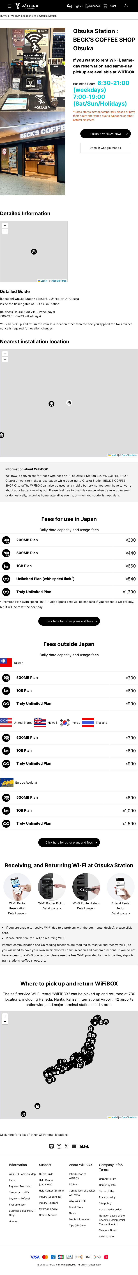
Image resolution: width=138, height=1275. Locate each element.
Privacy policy (107, 1197)
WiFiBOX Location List (23, 15)
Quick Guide (46, 1173)
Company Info (107, 1184)
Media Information (79, 1219)
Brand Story (76, 1207)
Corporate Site (107, 1178)
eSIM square (106, 1236)
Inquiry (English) (48, 1202)
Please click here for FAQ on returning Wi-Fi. (36, 938)
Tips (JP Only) (77, 1225)
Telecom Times (108, 1230)
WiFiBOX (50, 1264)
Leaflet (43, 280)
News (72, 1213)
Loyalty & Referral (19, 1198)
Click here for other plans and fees (69, 621)
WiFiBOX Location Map (22, 1173)
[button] (34, 252)
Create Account (48, 1215)
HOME (3, 15)
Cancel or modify (19, 1192)
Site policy (105, 1203)
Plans (12, 1180)
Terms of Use (106, 1191)
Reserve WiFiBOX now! (105, 133)
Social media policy (110, 1209)
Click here (7, 1134)
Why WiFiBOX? (77, 1200)
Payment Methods (19, 1186)
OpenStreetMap (58, 280)
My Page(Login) (48, 1208)
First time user (17, 1204)
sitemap (13, 1221)
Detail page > (17, 913)
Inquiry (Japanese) (50, 1196)
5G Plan (73, 1184)
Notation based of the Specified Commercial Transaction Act (112, 1220)
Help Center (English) (51, 1190)
